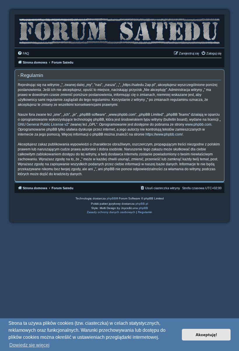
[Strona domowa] (119, 30)
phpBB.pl (142, 203)
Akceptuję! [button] (206, 334)
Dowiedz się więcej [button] (29, 345)
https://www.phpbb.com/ (164, 134)
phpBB (111, 198)
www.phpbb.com (198, 124)
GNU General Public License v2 (43, 124)
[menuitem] (23, 53)
